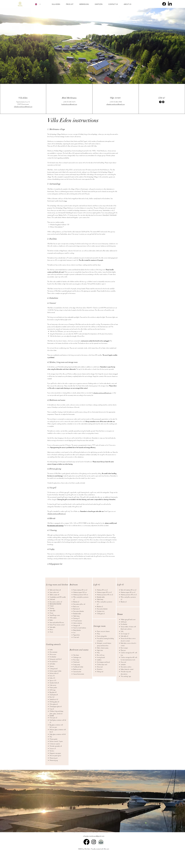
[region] (57, 607)
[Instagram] (163, 102)
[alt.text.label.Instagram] (94, 842)
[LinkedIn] (169, 4)
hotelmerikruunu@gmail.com (69, 104)
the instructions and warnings (55, 525)
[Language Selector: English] (38, 4)
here (65, 201)
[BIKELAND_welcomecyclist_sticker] (101, 842)
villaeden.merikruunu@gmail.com (23, 106)
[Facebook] (164, 4)
